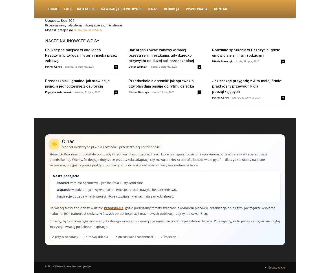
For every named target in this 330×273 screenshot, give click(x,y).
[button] (279, 9)
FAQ (67, 9)
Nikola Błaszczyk (222, 61)
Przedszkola (113, 208)
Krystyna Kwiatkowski (58, 92)
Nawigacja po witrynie (121, 9)
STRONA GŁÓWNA (88, 30)
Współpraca (197, 9)
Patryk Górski (53, 66)
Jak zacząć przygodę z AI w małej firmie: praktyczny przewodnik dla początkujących (247, 86)
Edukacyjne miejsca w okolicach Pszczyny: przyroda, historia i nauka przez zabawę (81, 55)
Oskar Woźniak (138, 66)
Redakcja (172, 9)
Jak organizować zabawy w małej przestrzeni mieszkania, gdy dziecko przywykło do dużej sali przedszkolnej (161, 55)
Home (53, 9)
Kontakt (221, 9)
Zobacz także (276, 267)
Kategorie (86, 9)
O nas (153, 9)
